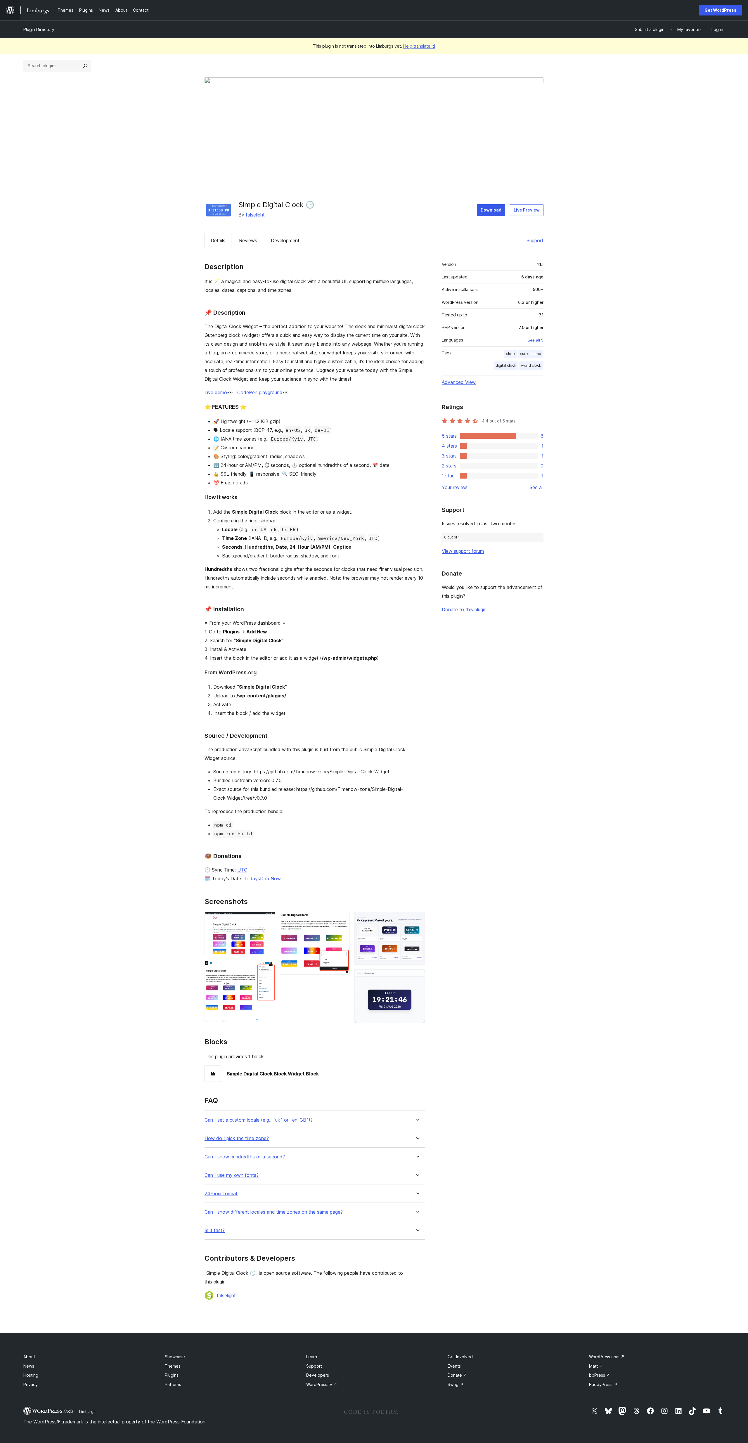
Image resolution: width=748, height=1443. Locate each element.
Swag (455, 1384)
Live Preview (527, 209)
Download (491, 209)
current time (530, 353)
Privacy (30, 1384)
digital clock (506, 365)
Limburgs (87, 1411)
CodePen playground (260, 392)
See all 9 (535, 340)
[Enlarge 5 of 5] (417, 977)
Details (218, 240)
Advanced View (459, 382)
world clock (531, 365)
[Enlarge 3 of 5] (342, 920)
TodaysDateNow (262, 878)
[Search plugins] (85, 66)
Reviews (248, 240)
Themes (173, 1366)
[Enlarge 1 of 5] (267, 920)
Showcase (175, 1356)
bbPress (599, 1375)
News (28, 1366)
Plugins (172, 1375)
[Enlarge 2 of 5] (267, 969)
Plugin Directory (38, 29)
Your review (454, 487)
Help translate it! (419, 46)
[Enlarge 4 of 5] (417, 920)
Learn (311, 1356)
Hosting (30, 1375)
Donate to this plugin (464, 609)
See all (536, 487)
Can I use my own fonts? (232, 1175)
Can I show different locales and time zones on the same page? (274, 1212)
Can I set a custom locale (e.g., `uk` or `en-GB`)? (259, 1120)
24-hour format (221, 1193)
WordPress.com (606, 1356)
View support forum (463, 551)
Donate (457, 1375)
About (29, 1356)
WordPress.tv (321, 1384)
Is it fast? (215, 1230)
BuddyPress (603, 1384)
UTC (242, 870)
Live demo (216, 392)
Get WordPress (720, 10)
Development (285, 240)
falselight (255, 215)
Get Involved (460, 1356)
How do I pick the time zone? (237, 1138)
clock (510, 353)
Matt (596, 1366)
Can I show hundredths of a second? (245, 1157)
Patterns (173, 1384)
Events (454, 1366)
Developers (317, 1375)
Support (535, 240)
